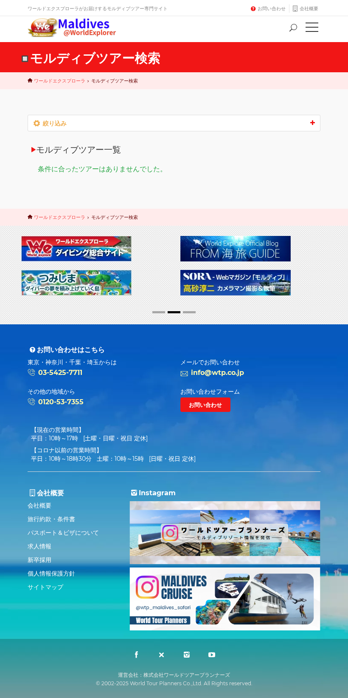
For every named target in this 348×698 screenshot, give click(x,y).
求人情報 (39, 546)
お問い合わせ (272, 8)
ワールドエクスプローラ (59, 81)
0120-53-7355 (61, 402)
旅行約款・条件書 (51, 519)
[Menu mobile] (312, 29)
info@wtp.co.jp (217, 373)
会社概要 (309, 8)
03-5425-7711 (60, 373)
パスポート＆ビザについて (63, 532)
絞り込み (55, 123)
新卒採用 (39, 560)
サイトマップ (45, 587)
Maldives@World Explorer (78, 27)
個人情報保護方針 (51, 573)
